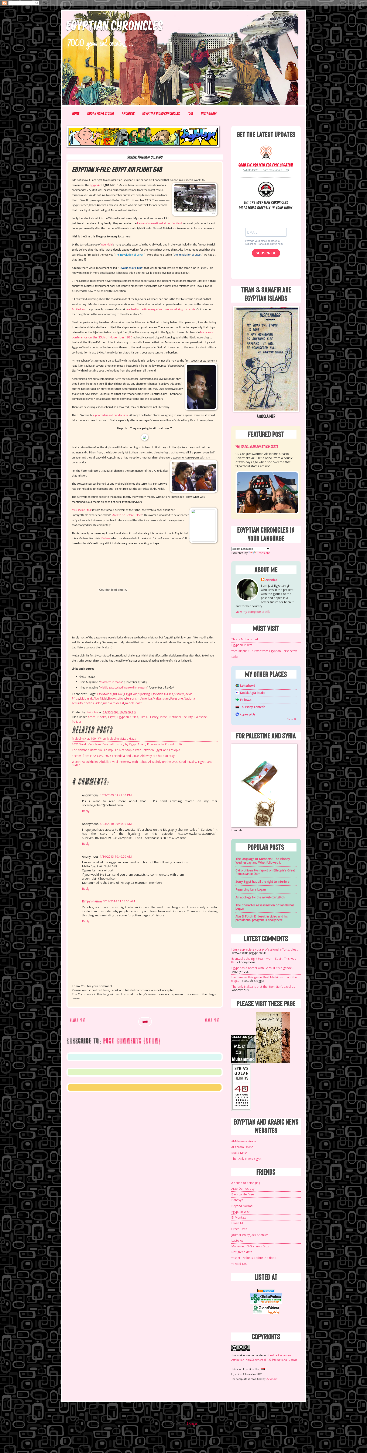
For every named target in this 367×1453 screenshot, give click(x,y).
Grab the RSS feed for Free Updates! (266, 164)
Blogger (191, 1423)
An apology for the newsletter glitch (260, 897)
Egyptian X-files (127, 717)
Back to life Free (242, 1194)
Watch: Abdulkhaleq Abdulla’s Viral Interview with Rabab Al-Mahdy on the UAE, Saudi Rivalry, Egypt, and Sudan (142, 763)
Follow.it (245, 700)
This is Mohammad (244, 639)
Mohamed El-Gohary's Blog (250, 1246)
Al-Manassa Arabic (244, 1141)
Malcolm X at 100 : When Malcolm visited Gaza (104, 738)
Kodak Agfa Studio (101, 113)
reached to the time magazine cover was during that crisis (160, 309)
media (107, 703)
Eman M (237, 1223)
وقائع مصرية (247, 714)
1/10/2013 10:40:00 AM (116, 856)
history (179, 694)
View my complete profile (253, 612)
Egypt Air (130, 694)
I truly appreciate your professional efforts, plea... (264, 949)
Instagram (209, 113)
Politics (77, 721)
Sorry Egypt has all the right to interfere (262, 881)
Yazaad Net (239, 1264)
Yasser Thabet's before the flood (253, 1258)
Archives (128, 113)
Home (76, 113)
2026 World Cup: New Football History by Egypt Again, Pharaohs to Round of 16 (127, 744)
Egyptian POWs (241, 645)
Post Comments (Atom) (131, 1041)
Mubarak (86, 698)
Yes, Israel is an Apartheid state (257, 446)
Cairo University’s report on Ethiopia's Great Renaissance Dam (265, 872)
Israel (165, 698)
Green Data (239, 1229)
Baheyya (237, 1200)
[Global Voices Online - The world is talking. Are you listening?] (266, 1303)
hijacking (144, 694)
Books (112, 698)
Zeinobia (271, 580)
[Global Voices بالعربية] (266, 1313)
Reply (85, 811)
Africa (92, 717)
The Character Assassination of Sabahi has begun (265, 907)
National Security (181, 717)
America (146, 698)
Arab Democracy (242, 1189)
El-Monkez (238, 1217)
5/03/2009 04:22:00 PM (116, 795)
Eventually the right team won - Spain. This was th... (263, 960)
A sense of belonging (245, 1183)
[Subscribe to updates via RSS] (266, 152)
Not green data (241, 1252)
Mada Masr (239, 1153)
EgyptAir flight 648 (110, 694)
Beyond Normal (242, 1206)
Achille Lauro (79, 309)
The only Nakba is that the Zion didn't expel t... (263, 987)
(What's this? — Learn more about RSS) (266, 170)
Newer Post (78, 1020)
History (153, 717)
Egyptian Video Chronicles (161, 113)
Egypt (112, 717)
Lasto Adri (238, 1240)
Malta (157, 698)
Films (143, 717)
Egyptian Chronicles (114, 25)
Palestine (176, 698)
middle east (133, 703)
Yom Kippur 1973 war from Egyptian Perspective (264, 651)
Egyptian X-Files (162, 694)
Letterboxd (247, 685)
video (98, 703)
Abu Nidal (100, 698)
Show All (291, 719)
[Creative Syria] (241, 1109)
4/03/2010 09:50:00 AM (116, 824)
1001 (190, 113)
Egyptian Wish (240, 1212)
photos (89, 703)
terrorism (133, 698)
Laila (234, 657)
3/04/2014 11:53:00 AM (119, 901)
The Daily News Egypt (246, 1159)
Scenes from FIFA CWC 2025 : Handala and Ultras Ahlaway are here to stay (123, 756)
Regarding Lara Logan (251, 889)
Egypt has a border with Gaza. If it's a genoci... (262, 968)
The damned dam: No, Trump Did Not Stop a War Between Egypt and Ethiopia (126, 750)
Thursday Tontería (252, 707)
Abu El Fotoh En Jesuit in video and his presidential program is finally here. (262, 918)
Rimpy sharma (92, 901)
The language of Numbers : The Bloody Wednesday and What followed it (263, 860)
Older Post (212, 1020)
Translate (263, 553)
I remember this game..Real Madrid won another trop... (264, 979)
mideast (118, 703)
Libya (121, 698)
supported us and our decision (110, 415)
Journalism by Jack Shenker (249, 1235)
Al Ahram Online (242, 1147)
